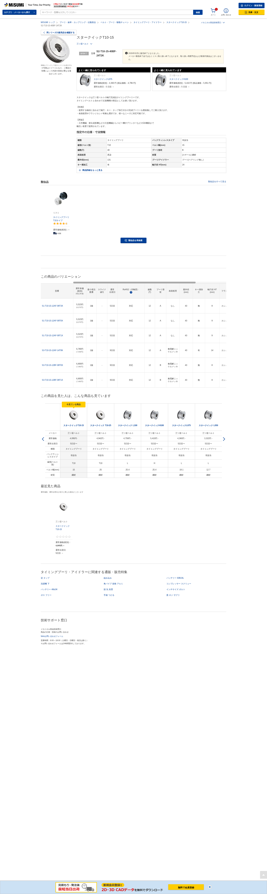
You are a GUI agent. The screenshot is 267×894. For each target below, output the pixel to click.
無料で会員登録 (186, 887)
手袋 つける (109, 595)
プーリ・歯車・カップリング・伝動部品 (78, 22)
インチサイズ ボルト (175, 589)
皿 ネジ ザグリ (173, 595)
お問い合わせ (226, 15)
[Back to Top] (263, 875)
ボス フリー (46, 595)
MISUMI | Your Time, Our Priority (17, 4)
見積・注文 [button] (253, 12)
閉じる (210, 887)
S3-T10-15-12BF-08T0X (52, 365)
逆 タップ (45, 578)
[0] (213, 10)
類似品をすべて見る (217, 181)
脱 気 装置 (108, 589)
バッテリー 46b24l (49, 589)
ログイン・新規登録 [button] (253, 5)
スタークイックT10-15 (176, 22)
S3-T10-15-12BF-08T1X (52, 380)
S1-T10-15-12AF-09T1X (52, 335)
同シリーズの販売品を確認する (61, 32)
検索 (198, 12)
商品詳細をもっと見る (92, 170)
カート (213, 15)
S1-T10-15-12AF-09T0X (52, 321)
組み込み (108, 578)
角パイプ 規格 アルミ (113, 584)
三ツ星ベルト (83, 44)
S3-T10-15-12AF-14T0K (52, 350)
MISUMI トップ (48, 22)
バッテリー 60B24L (175, 578)
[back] (43, 439)
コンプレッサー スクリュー (178, 584)
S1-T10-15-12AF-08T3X (52, 306)
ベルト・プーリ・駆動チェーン (115, 22)
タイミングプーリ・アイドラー (148, 22)
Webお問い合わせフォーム (52, 636)
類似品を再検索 (135, 240)
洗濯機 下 (45, 584)
